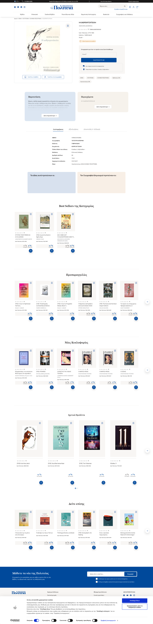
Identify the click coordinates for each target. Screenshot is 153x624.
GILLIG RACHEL (103, 308)
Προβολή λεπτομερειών (108, 620)
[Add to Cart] (30, 251)
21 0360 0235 (28, 1)
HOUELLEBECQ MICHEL (43, 374)
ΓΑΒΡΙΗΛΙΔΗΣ (88, 35)
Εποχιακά (35, 14)
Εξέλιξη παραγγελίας (133, 1)
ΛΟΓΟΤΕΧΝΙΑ (25, 18)
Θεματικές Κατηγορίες (88, 14)
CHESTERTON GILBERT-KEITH (23, 239)
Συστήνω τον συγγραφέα (55, 77)
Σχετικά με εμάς (51, 595)
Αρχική (16, 18)
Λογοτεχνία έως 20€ (85, 81)
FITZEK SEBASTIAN (83, 308)
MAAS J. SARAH (19, 308)
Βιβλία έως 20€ (116, 78)
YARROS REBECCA (41, 308)
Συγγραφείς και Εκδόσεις (124, 14)
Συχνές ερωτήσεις (99, 595)
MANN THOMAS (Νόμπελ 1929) (23, 376)
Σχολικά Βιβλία (50, 14)
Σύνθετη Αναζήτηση (121, 9)
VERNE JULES (40, 239)
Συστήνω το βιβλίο (33, 77)
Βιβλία (22, 14)
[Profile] (133, 7)
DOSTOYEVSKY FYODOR (84, 374)
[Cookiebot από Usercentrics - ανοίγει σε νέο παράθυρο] (15, 620)
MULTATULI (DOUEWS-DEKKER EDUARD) (63, 240)
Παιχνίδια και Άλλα (68, 14)
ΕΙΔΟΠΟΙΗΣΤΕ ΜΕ (98, 60)
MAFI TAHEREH (125, 308)
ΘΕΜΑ (20, 18)
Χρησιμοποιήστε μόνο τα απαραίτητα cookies (134, 606)
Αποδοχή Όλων (135, 600)
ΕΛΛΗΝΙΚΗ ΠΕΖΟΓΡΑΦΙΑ (35, 18)
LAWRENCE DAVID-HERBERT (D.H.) (65, 376)
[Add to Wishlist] (67, 25)
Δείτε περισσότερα (50, 116)
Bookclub (106, 14)
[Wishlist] (130, 7)
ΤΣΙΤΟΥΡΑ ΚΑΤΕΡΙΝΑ (85, 26)
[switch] (53, 620)
